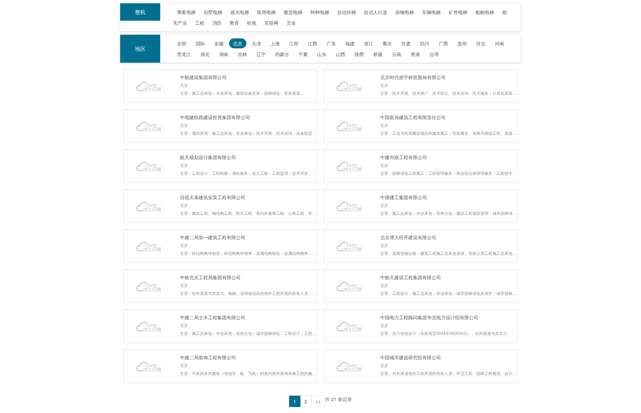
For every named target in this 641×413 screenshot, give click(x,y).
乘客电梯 (186, 12)
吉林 (242, 54)
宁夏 (303, 54)
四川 (424, 43)
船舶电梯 (484, 12)
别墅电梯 (213, 12)
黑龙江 (184, 54)
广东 (331, 43)
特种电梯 (319, 12)
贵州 (462, 43)
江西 (312, 43)
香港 (415, 54)
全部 (181, 43)
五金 (291, 22)
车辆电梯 (431, 12)
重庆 (387, 43)
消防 (217, 22)
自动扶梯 (346, 12)
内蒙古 (282, 54)
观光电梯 (239, 12)
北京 (237, 43)
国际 (200, 43)
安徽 (219, 43)
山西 (340, 54)
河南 (499, 43)
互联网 (271, 22)
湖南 (223, 54)
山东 (322, 54)
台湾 (434, 54)
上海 (275, 43)
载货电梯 (293, 12)
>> (318, 401)
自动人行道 (375, 12)
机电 (251, 22)
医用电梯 (266, 12)
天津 (256, 43)
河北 (480, 43)
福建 (350, 43)
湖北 (205, 54)
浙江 (368, 43)
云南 (396, 54)
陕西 (359, 54)
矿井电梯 (458, 12)
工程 (199, 22)
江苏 (293, 43)
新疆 (378, 54)
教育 (234, 22)
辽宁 (261, 54)
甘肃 (406, 43)
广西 (443, 43)
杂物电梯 (404, 12)
